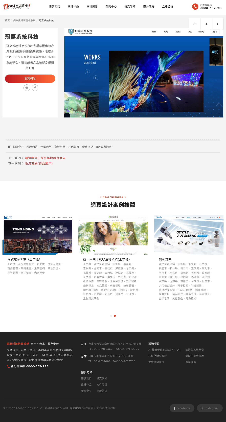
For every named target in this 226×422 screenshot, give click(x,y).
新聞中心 (111, 6)
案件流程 (149, 6)
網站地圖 (75, 408)
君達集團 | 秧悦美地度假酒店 (45, 158)
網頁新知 (130, 6)
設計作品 (73, 6)
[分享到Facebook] (35, 87)
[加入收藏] (26, 87)
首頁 (7, 20)
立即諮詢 (167, 6)
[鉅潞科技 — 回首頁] (16, 6)
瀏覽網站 (30, 78)
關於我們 (54, 6)
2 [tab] (115, 316)
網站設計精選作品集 (24, 20)
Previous (71, 73)
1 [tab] (111, 316)
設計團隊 (92, 6)
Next (217, 73)
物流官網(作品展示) (39, 163)
